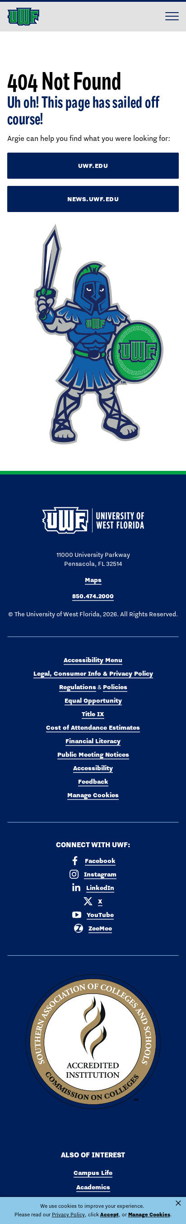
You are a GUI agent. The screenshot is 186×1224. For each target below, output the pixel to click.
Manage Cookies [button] (149, 1214)
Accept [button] (109, 1214)
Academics (93, 1187)
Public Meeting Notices (93, 754)
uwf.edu (93, 166)
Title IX (93, 714)
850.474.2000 (93, 596)
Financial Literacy (93, 741)
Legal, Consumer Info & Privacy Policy (93, 673)
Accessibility (93, 768)
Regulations (77, 687)
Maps (93, 580)
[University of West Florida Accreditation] (93, 1042)
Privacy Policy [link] (68, 1214)
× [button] (178, 1203)
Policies (115, 687)
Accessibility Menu (93, 660)
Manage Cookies (93, 795)
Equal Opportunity (93, 700)
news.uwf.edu (93, 199)
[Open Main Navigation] (172, 16)
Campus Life (93, 1173)
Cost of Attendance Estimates (93, 727)
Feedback (93, 781)
